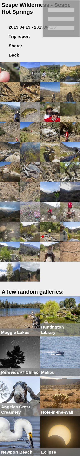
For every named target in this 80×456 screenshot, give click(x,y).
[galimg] (10, 72)
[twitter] (35, 45)
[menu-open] (61, 18)
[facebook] (28, 45)
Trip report (19, 36)
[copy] (49, 45)
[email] (42, 45)
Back (13, 55)
